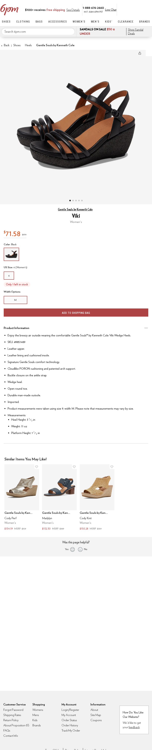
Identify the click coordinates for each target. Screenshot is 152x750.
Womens (37, 710)
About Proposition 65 (16, 725)
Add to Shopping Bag (76, 313)
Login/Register (70, 710)
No (85, 549)
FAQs (6, 730)
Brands (144, 21)
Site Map (95, 715)
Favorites (140, 9)
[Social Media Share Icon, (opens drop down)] (140, 53)
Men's (95, 21)
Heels (28, 45)
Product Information (16, 328)
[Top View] (73, 200)
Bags (39, 21)
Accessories (57, 21)
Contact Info (10, 735)
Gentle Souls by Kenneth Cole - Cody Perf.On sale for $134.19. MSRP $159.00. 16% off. (21, 497)
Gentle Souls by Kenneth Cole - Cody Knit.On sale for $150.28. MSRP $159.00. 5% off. (97, 497)
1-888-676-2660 (93, 8)
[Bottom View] (76, 200)
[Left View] (79, 200)
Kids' (108, 21)
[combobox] (38, 31)
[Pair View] (70, 200)
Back (5, 45)
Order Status (69, 720)
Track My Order (71, 730)
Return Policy (11, 720)
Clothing (23, 21)
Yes (66, 549)
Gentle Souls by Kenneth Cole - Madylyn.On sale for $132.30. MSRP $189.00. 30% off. (59, 497)
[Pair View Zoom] (76, 123)
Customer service (132, 9)
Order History (70, 725)
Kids (34, 720)
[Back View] (82, 200)
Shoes (6, 21)
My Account (124, 9)
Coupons (96, 720)
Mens (35, 715)
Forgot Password (13, 710)
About (94, 710)
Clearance (126, 21)
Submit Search (70, 31)
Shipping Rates (12, 715)
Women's (79, 21)
